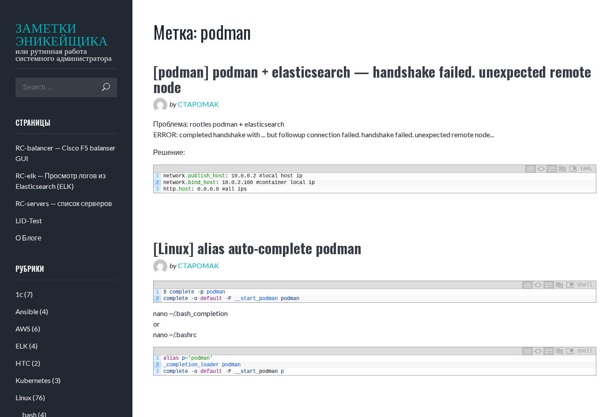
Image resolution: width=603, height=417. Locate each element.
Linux (23, 397)
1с (19, 294)
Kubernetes (33, 380)
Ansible (26, 311)
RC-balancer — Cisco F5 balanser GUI (65, 152)
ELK (21, 346)
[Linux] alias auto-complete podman (257, 247)
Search (106, 87)
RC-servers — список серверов (63, 203)
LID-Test (28, 220)
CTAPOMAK (198, 104)
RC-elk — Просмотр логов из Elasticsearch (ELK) (60, 180)
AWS (22, 328)
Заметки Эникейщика (56, 35)
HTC (22, 363)
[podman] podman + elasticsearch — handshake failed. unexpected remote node (372, 79)
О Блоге (28, 237)
